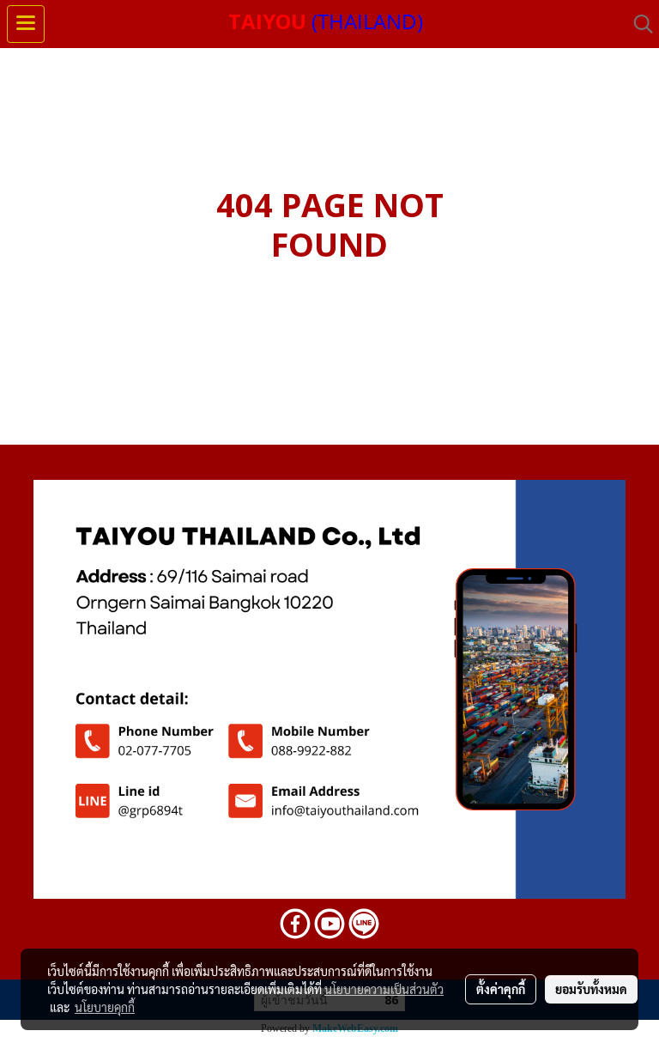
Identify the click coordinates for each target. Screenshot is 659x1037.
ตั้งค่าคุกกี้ (500, 989)
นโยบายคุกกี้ (105, 1007)
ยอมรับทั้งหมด (591, 989)
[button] (637, 24)
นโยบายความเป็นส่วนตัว (384, 989)
